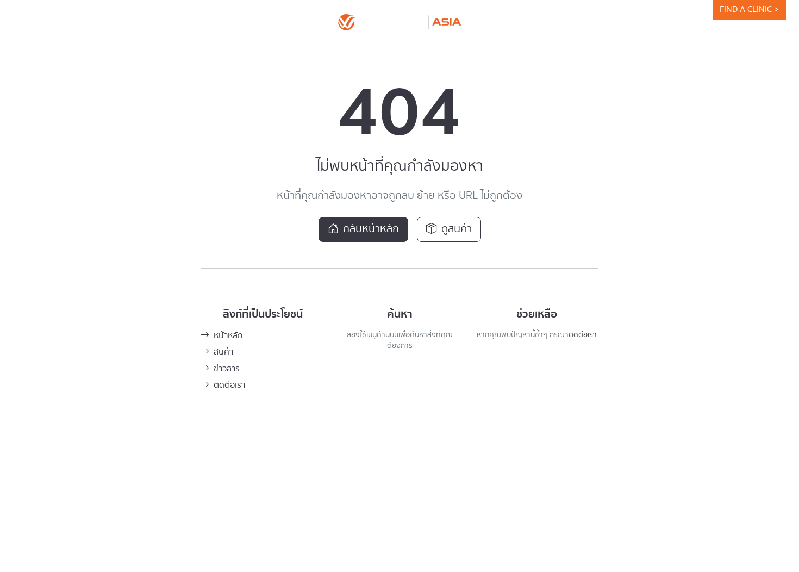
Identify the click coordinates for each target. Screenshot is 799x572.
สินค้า (223, 352)
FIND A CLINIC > (749, 9)
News (371, 51)
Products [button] (310, 51)
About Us (249, 51)
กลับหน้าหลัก (371, 229)
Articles (486, 51)
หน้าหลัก (228, 335)
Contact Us (547, 51)
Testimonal (427, 51)
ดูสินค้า (456, 229)
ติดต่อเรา (229, 385)
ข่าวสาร (227, 369)
